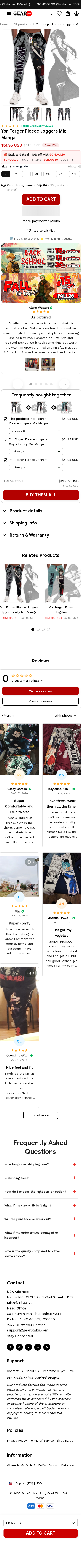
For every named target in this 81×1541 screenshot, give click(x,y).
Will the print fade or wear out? (27, 1219)
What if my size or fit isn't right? (28, 1205)
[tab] (30, 384)
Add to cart (40, 1533)
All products (22, 24)
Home (4, 24)
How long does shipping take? (26, 1164)
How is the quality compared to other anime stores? (32, 1253)
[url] (27, 1330)
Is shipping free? (16, 1178)
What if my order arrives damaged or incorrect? (31, 1235)
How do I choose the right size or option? (35, 1191)
